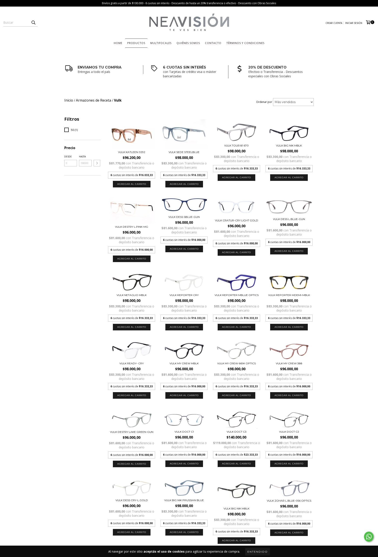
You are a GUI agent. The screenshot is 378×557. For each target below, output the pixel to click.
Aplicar (97, 163)
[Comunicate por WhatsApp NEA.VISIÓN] (369, 537)
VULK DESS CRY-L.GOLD (132, 500)
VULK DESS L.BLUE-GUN (289, 219)
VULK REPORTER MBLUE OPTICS (237, 295)
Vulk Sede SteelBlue (184, 152)
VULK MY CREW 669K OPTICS (236, 363)
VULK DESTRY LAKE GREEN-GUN (131, 432)
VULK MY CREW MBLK (184, 363)
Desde (68, 156)
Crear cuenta (334, 23)
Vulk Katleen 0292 (131, 152)
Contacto (213, 43)
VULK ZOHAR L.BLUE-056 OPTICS (289, 500)
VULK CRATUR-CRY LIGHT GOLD (236, 220)
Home (118, 43)
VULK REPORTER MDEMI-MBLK (289, 295)
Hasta (82, 156)
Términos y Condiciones (245, 43)
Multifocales (161, 43)
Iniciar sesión (353, 23)
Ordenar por (264, 102)
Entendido (257, 551)
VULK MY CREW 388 (289, 363)
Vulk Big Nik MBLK (289, 145)
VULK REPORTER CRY (184, 295)
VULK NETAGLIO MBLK (132, 295)
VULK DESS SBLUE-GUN (184, 217)
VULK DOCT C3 (237, 431)
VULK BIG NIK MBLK (236, 508)
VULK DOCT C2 (289, 431)
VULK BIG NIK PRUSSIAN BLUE (184, 500)
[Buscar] (33, 22)
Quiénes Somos (188, 43)
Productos (136, 43)
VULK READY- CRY (131, 363)
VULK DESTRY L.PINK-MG (131, 226)
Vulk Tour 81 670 (236, 145)
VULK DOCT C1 (184, 431)
